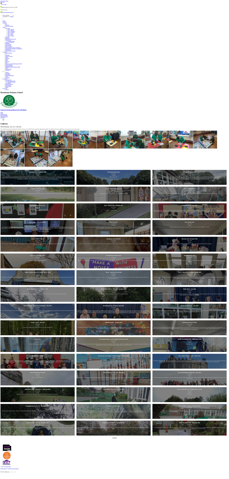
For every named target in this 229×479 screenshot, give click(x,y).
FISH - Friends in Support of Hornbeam (12, 47)
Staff (6, 24)
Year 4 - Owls (10, 33)
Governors (7, 25)
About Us (5, 22)
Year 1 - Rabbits (11, 30)
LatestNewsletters (4, 117)
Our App (4, 21)
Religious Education (9, 65)
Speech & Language (11, 82)
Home (4, 20)
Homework (7, 70)
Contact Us (5, 88)
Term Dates (7, 77)
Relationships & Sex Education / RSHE (12, 67)
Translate (11, 16)
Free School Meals (11, 41)
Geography (7, 58)
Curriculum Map (8, 69)
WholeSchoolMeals (1, 113)
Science (6, 68)
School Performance (9, 84)
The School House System (10, 50)
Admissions (7, 38)
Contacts (7, 89)
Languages (7, 61)
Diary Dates (2, 116)
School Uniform (8, 44)
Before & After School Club (10, 39)
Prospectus (7, 36)
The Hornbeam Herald (9, 75)
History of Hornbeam (9, 26)
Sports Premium (8, 86)
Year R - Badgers (11, 29)
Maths (6, 60)
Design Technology (9, 56)
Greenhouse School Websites (13, 468)
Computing (7, 55)
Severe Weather (8, 45)
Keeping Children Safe (9, 42)
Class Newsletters (8, 53)
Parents (4, 27)
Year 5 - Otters (10, 34)
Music (6, 62)
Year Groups (7, 28)
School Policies (8, 85)
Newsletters (7, 73)
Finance (6, 87)
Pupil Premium (8, 83)
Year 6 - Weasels (11, 35)
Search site (2, 471)
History (6, 59)
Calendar (7, 72)
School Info (5, 78)
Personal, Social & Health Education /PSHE (13, 63)
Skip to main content (4, 0)
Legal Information (7, 466)
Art (6, 54)
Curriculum (5, 51)
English (6, 57)
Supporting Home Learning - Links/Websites (13, 48)
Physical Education (8, 64)
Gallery (6, 76)
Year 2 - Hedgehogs (11, 31)
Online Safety (7, 74)
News (4, 71)
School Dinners (8, 40)
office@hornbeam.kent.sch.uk (7, 12)
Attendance (7, 43)
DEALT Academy (8, 46)
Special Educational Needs (10, 80)
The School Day (8, 79)
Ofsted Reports (8, 49)
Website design (3, 468)
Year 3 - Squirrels (11, 32)
